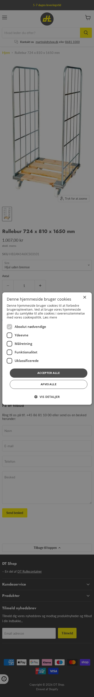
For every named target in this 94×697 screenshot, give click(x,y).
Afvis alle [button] (48, 384)
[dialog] (47, 348)
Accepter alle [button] (48, 373)
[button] (47, 396)
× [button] (84, 297)
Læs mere (50, 317)
